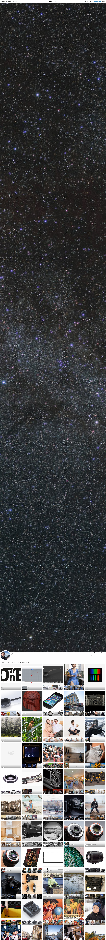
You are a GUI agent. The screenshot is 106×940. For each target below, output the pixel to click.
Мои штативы (25, 792)
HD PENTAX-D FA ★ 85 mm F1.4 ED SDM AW (93, 818)
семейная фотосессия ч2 (48, 739)
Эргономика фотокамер (48, 792)
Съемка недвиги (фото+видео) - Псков (9, 844)
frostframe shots (67, 818)
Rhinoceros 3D (25, 687)
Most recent (14, 662)
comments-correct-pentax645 (91, 739)
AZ (28, 662)
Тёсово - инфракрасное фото (28, 844)
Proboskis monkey (26, 739)
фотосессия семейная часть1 (70, 739)
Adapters (3, 792)
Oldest (19, 662)
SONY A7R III (4, 896)
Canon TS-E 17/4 (67, 713)
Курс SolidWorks (46, 687)
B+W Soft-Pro (67, 687)
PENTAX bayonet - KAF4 (90, 844)
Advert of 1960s (67, 922)
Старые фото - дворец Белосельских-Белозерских (9, 818)
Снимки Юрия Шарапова (6, 739)
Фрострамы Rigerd (47, 870)
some (86, 687)
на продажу (87, 792)
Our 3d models (4, 713)
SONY (86, 870)
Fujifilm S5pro (25, 765)
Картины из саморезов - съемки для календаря (30, 870)
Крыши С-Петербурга (48, 818)
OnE (2, 687)
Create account (97, 1)
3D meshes (24, 713)
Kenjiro (14, 653)
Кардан (23, 896)
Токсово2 (66, 792)
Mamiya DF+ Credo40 (47, 896)
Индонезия (24, 818)
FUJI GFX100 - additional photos (29, 922)
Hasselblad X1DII (88, 765)
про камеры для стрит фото (91, 713)
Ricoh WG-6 (66, 896)
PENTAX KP (87, 922)
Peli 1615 (87, 896)
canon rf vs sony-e (5, 765)
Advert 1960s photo (47, 922)
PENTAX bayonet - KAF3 (6, 870)
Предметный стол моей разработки (72, 765)
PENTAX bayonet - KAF (69, 844)
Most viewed (24, 662)
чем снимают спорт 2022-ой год (50, 765)
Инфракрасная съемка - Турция (50, 844)
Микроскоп (66, 870)
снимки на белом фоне (48, 713)
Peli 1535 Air (3, 922)
